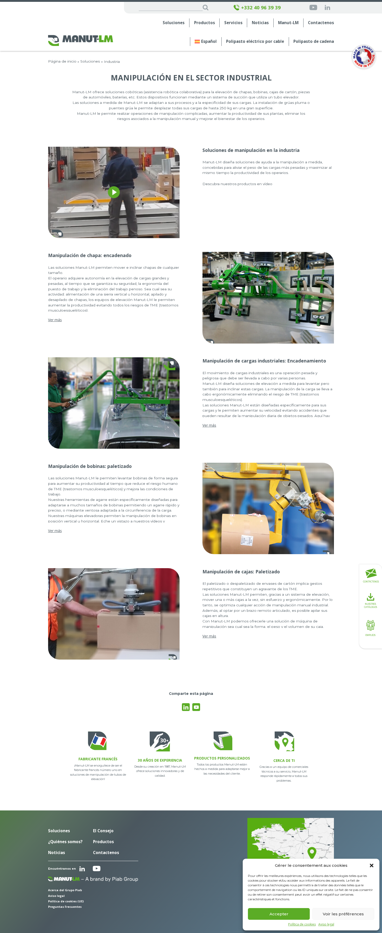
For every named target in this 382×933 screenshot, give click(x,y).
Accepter (278, 913)
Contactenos (321, 22)
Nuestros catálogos (370, 605)
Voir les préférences (343, 913)
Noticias (260, 22)
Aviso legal (326, 924)
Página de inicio (62, 61)
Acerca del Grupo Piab (65, 890)
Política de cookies (302, 924)
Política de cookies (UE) (66, 901)
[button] (371, 865)
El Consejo (103, 830)
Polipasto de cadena (313, 41)
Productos (204, 22)
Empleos (370, 635)
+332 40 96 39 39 (261, 7)
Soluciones (174, 22)
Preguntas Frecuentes (65, 907)
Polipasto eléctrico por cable (255, 41)
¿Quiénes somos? (65, 841)
